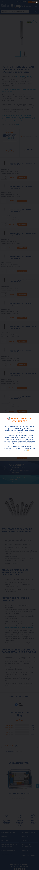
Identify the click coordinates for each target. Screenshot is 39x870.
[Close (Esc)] (37, 2)
